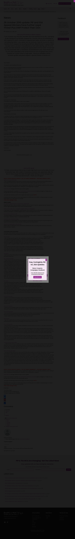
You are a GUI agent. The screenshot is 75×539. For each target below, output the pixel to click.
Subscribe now (37, 277)
